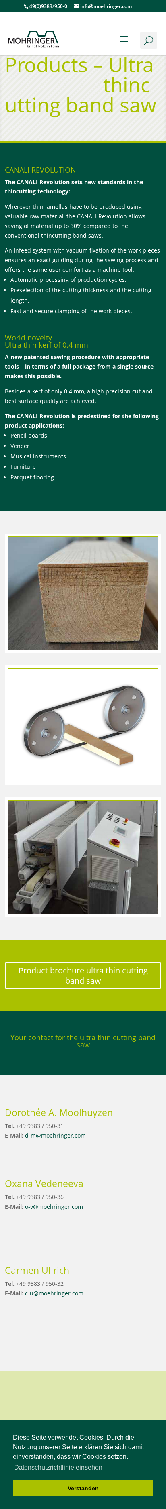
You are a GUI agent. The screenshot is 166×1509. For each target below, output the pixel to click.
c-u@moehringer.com (54, 1293)
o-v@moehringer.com (54, 1206)
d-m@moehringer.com (55, 1135)
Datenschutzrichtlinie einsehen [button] (58, 1467)
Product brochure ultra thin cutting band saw (83, 975)
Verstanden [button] (83, 1488)
